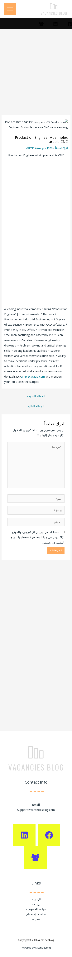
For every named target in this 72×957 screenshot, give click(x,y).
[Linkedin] (55, 24)
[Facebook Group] (41, 24)
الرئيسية (36, 899)
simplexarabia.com (33, 376)
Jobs (50, 148)
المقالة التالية (36, 406)
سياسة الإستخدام (36, 914)
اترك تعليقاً (61, 148)
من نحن (36, 904)
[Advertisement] (36, 78)
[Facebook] (69, 24)
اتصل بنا (36, 919)
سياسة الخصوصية (36, 909)
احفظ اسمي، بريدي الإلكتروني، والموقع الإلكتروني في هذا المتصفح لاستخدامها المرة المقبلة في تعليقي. (38, 537)
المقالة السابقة (36, 396)
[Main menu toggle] (10, 9)
